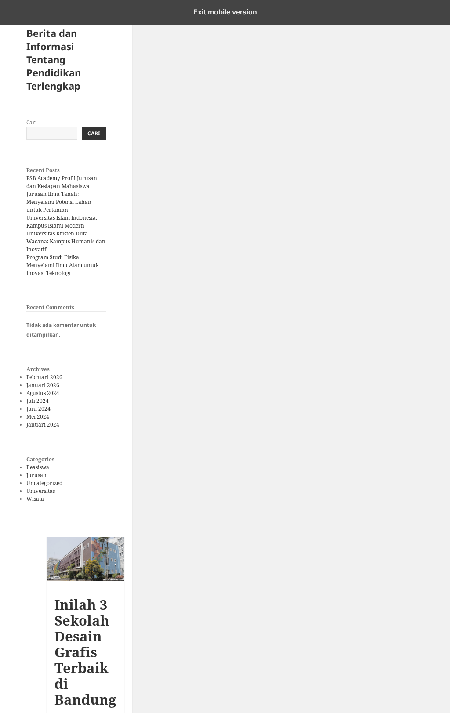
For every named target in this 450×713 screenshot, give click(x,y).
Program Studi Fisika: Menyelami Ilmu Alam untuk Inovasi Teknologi (62, 265)
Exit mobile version (225, 11)
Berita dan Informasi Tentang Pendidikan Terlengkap (53, 59)
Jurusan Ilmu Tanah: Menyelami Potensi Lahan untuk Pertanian (58, 202)
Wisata (35, 499)
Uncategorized (44, 483)
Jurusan (36, 475)
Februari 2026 (44, 377)
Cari (31, 122)
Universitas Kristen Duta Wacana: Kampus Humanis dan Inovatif (65, 241)
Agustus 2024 (42, 393)
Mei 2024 (37, 416)
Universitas (40, 491)
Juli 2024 (37, 401)
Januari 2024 (42, 424)
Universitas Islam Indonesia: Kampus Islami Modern (61, 221)
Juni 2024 (38, 409)
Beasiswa (37, 467)
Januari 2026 (42, 385)
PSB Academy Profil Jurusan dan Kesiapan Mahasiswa (61, 182)
